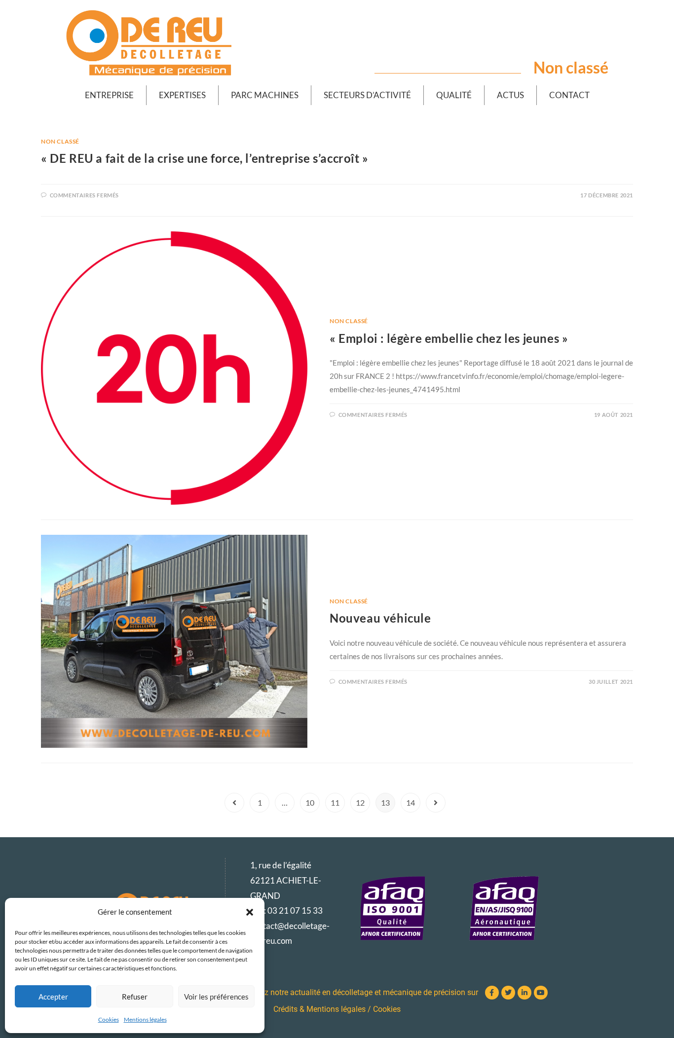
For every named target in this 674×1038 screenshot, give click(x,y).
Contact (569, 95)
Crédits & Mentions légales (319, 1009)
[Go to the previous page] (234, 803)
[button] (250, 912)
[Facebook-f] (492, 993)
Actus (510, 95)
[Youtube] (541, 993)
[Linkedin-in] (524, 993)
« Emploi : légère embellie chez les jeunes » (449, 338)
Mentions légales (145, 1019)
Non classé (60, 141)
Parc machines (265, 95)
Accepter (53, 996)
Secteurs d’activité (367, 95)
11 (335, 802)
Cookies (108, 1019)
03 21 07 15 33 (295, 910)
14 (410, 802)
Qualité (454, 95)
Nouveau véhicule (380, 618)
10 (309, 802)
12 (360, 802)
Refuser (135, 996)
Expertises (182, 95)
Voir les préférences (216, 996)
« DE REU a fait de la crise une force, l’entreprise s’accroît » (205, 158)
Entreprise (109, 95)
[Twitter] (508, 993)
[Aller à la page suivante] (436, 803)
